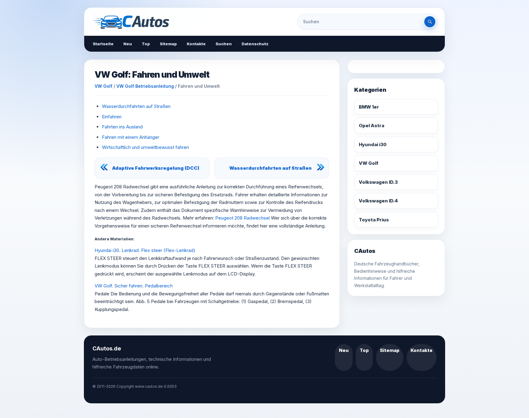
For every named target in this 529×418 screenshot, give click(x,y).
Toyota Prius (374, 220)
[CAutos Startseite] (131, 21)
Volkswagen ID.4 (378, 201)
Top (146, 43)
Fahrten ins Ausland (122, 127)
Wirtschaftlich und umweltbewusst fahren (145, 147)
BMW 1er (369, 107)
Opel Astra (371, 125)
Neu (127, 43)
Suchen (224, 43)
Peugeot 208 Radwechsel (242, 218)
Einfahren (112, 117)
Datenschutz (255, 43)
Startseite (103, 43)
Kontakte (196, 43)
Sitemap (168, 43)
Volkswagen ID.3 (378, 182)
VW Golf (103, 86)
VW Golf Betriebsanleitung (145, 86)
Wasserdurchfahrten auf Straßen (136, 106)
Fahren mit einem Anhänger (130, 137)
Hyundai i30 (373, 144)
